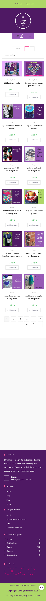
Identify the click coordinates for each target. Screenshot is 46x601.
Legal (8, 523)
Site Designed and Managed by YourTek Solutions (23, 596)
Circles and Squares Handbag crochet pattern (12, 254)
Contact (9, 504)
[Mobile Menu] (30, 36)
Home (9, 491)
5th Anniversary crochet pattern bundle (34, 84)
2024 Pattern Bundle (12, 83)
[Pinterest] (23, 571)
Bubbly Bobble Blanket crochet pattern (12, 212)
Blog (8, 500)
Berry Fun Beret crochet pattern (34, 127)
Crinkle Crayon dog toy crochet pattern (34, 297)
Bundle (9, 80)
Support (10, 551)
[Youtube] (31, 571)
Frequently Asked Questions (16, 519)
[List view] (32, 48)
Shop (8, 496)
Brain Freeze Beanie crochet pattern (34, 169)
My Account (18, 4)
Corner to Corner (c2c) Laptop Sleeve (12, 297)
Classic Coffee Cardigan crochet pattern (34, 254)
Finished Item (11, 543)
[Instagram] (15, 571)
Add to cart (12, 94)
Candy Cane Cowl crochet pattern (34, 212)
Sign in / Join (30, 4)
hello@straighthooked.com (22, 479)
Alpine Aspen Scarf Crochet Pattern (12, 127)
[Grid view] (27, 48)
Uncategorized (12, 555)
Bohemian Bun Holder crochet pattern (12, 169)
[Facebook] (8, 571)
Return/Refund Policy (14, 528)
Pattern (14, 80)
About (9, 515)
